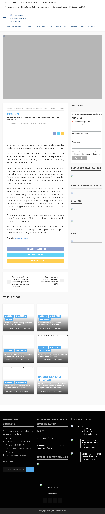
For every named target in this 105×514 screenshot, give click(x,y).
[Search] (100, 18)
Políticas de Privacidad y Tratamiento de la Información (26, 7)
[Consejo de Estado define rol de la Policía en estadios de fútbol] (18, 380)
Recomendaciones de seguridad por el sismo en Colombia (18, 324)
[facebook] (90, 11)
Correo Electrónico (81, 125)
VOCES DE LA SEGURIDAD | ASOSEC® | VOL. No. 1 (91, 455)
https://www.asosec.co (14, 455)
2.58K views (25, 360)
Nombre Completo (80, 133)
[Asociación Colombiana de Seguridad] (20, 18)
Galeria (66, 27)
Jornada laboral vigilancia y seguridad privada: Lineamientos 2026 (18, 355)
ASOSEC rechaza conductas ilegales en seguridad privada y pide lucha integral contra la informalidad (52, 385)
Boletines (55, 347)
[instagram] (97, 11)
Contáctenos (92, 27)
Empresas (44, 319)
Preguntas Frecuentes (78, 27)
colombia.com (22, 238)
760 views (58, 328)
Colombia (13, 114)
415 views (58, 391)
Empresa (76, 142)
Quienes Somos (16, 27)
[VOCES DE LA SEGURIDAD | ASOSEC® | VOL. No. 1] (76, 457)
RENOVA (40, 431)
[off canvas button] (4, 18)
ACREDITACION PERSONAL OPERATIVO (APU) (52, 447)
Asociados (59, 27)
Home (8, 27)
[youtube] (100, 11)
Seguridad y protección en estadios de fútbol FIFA (91, 442)
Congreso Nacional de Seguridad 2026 (69, 7)
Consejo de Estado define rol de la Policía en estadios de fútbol (17, 387)
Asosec (9, 316)
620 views (43, 123)
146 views (26, 328)
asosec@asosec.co (22, 448)
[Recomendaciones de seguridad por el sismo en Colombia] (76, 426)
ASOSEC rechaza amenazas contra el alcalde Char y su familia (52, 355)
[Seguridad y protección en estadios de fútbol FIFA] (76, 443)
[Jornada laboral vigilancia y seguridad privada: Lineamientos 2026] (18, 349)
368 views (24, 391)
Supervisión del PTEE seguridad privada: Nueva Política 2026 (49, 324)
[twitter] (93, 11)
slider (9, 319)
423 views (58, 360)
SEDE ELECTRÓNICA (45, 438)
